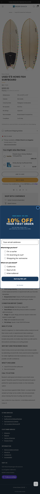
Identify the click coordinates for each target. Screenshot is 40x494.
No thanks (20, 285)
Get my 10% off (20, 279)
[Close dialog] (37, 207)
